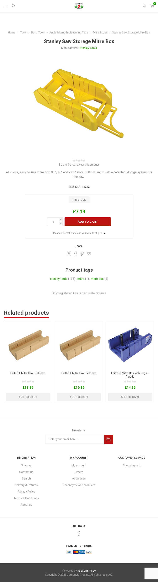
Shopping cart (131, 465)
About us (26, 504)
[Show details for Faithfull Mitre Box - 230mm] (79, 345)
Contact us (26, 472)
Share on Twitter (69, 253)
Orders (79, 472)
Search (26, 478)
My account (78, 465)
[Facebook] (79, 533)
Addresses (79, 478)
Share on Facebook (75, 254)
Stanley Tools (88, 48)
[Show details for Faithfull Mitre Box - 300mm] (28, 345)
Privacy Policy (26, 491)
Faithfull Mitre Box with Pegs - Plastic (130, 374)
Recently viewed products (79, 485)
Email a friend (89, 254)
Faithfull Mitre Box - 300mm (27, 373)
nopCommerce (86, 570)
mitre (80, 279)
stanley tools (58, 279)
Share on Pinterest (82, 254)
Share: (79, 246)
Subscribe (108, 439)
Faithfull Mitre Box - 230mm (79, 373)
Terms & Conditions (26, 498)
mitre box (97, 279)
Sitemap (26, 465)
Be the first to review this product (79, 164)
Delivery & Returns (26, 485)
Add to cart (88, 221)
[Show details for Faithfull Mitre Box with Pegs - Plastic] (130, 345)
